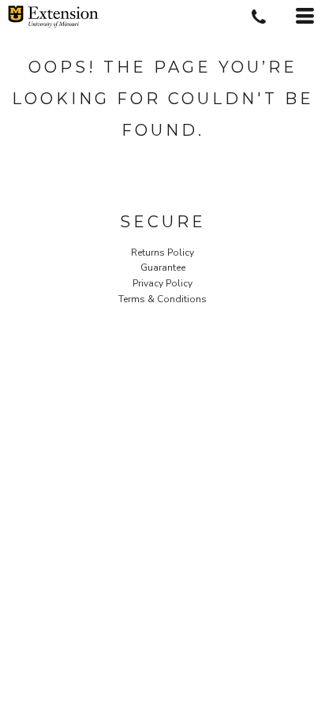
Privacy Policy (162, 283)
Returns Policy (162, 252)
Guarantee (162, 267)
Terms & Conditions (162, 299)
